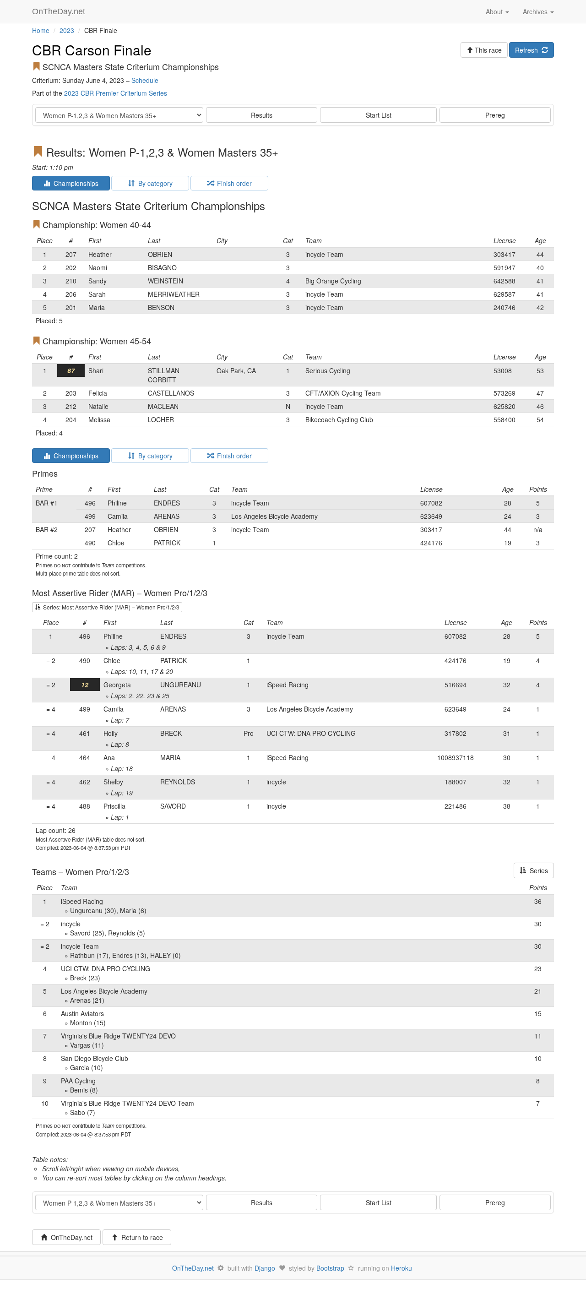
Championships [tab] (74, 183)
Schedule (144, 80)
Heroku (401, 1267)
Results (261, 115)
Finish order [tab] (232, 183)
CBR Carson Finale (92, 50)
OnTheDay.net (59, 11)
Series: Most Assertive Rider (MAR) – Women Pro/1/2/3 (109, 607)
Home (40, 30)
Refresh (528, 49)
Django (265, 1267)
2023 (67, 30)
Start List (378, 115)
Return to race (140, 1237)
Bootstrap (330, 1267)
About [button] (495, 11)
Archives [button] (536, 11)
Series (537, 870)
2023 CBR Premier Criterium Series (115, 93)
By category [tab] (154, 183)
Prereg (495, 115)
